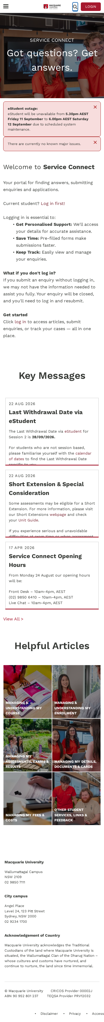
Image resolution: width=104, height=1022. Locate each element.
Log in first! (53, 203)
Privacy (75, 1014)
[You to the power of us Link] (43, 841)
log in (20, 321)
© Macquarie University (24, 991)
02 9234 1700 (16, 922)
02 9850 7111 (15, 882)
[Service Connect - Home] (52, 6)
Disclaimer (49, 1014)
